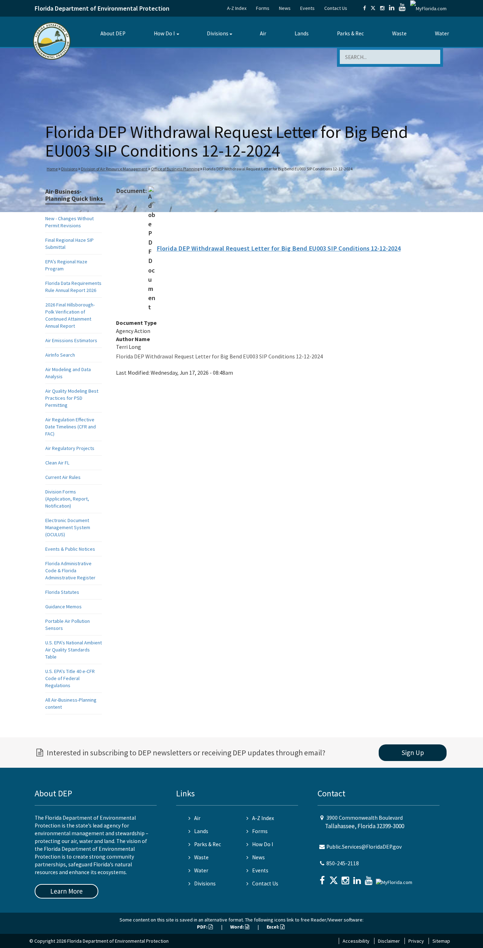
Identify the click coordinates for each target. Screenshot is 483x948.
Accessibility (356, 941)
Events (307, 8)
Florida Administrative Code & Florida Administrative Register (70, 570)
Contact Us (335, 8)
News (285, 8)
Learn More (66, 891)
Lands (302, 33)
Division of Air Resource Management (114, 168)
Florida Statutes (62, 592)
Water (442, 33)
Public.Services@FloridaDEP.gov (364, 846)
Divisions (217, 33)
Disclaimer (389, 941)
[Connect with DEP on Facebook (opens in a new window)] (364, 8)
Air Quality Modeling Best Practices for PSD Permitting (71, 398)
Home (52, 168)
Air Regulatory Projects (69, 448)
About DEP (113, 33)
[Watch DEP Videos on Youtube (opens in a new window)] (402, 8)
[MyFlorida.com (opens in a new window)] (428, 8)
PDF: (203, 927)
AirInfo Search (60, 355)
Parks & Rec (350, 33)
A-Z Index (236, 8)
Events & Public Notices (70, 549)
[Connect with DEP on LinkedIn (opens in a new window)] (391, 8)
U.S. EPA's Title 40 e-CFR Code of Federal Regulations (70, 678)
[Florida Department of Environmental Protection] (52, 40)
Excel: (273, 927)
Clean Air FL (57, 463)
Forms (262, 8)
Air (263, 33)
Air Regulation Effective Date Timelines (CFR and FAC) (70, 426)
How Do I (164, 33)
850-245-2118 (342, 863)
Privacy (416, 941)
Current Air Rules (63, 477)
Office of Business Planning (175, 168)
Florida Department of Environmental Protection (102, 8)
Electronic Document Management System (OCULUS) (67, 527)
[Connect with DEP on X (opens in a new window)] (373, 8)
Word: (237, 927)
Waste (399, 33)
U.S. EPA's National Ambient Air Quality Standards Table (73, 649)
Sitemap (441, 941)
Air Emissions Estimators (71, 340)
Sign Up (413, 752)
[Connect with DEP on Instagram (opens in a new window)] (382, 8)
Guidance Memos (63, 606)
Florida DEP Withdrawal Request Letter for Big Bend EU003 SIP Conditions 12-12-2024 (279, 248)
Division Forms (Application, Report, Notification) (67, 498)
